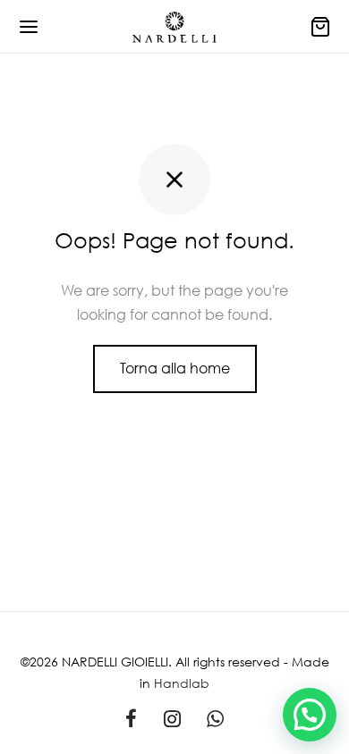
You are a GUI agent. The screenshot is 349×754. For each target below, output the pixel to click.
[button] (309, 714)
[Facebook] (131, 720)
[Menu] (28, 27)
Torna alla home (175, 368)
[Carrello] (320, 27)
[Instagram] (172, 720)
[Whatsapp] (215, 720)
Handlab (181, 683)
